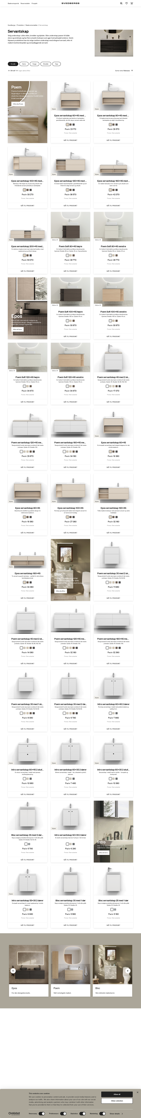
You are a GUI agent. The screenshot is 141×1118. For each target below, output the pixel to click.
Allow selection (117, 1101)
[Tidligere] (13, 970)
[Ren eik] (70, 255)
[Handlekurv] (132, 3)
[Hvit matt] (110, 713)
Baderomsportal (13, 3)
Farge (34, 64)
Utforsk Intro (103, 853)
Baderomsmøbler (32, 25)
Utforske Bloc (60, 591)
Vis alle (13, 64)
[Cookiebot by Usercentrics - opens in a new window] (14, 1113)
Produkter (20, 25)
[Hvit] (107, 386)
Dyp (56, 64)
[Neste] (128, 970)
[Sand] (110, 386)
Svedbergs (11, 25)
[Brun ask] (70, 124)
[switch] (63, 1113)
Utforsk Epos (17, 329)
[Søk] (121, 3)
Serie (24, 64)
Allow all (117, 1094)
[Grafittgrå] (116, 713)
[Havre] (67, 255)
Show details (115, 1114)
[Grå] (29, 844)
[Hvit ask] (67, 124)
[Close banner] (137, 1092)
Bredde (45, 64)
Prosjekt (34, 3)
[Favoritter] (126, 3)
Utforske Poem (18, 104)
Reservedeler (25, 3)
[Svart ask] (73, 124)
